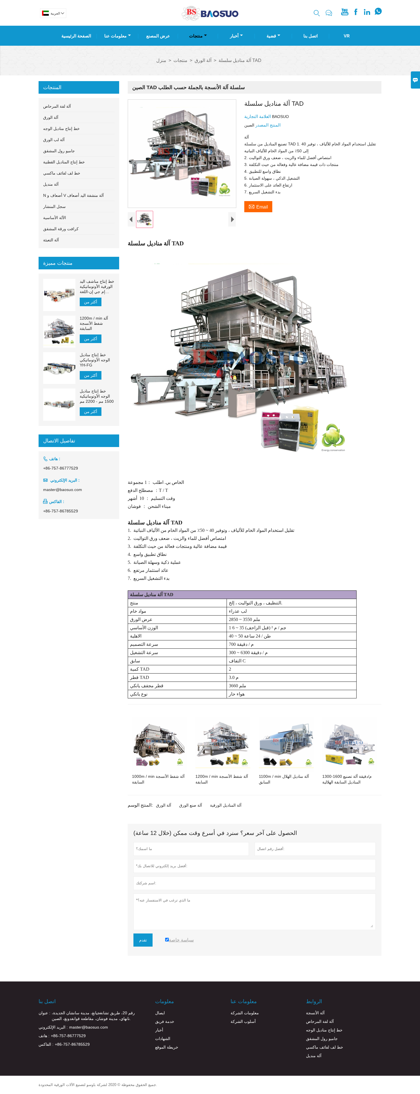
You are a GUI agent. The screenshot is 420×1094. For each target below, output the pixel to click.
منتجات (196, 35)
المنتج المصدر (267, 125)
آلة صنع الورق (190, 805)
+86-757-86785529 (60, 511)
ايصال (160, 1013)
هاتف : (44, 1035)
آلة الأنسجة (315, 1013)
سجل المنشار (54, 206)
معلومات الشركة (245, 1013)
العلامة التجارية (258, 116)
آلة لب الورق (54, 139)
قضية (271, 35)
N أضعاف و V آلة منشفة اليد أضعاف (73, 195)
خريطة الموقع (166, 1047)
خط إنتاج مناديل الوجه (61, 128)
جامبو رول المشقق (59, 151)
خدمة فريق (164, 1021)
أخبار (234, 35)
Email (258, 206)
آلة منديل (51, 184)
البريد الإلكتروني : (53, 1027)
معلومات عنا (115, 35)
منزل (161, 60)
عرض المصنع (158, 35)
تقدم (143, 940)
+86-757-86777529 (60, 468)
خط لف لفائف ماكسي (61, 173)
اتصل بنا (310, 35)
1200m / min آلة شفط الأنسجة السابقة (94, 323)
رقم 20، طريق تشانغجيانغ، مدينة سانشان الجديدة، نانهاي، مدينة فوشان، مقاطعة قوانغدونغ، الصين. (93, 1016)
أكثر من (90, 302)
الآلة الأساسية (54, 217)
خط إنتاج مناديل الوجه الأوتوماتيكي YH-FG (95, 359)
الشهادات (162, 1038)
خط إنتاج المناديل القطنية (64, 162)
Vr (347, 35)
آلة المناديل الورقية (225, 805)
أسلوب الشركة (243, 1021)
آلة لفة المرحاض (57, 106)
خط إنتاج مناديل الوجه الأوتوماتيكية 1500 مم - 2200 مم (97, 396)
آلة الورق (203, 60)
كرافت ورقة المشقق (61, 229)
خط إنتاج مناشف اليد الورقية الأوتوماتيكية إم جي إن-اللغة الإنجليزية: (97, 286)
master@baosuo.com (62, 489)
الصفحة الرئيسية (76, 35)
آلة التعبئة (51, 240)
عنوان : (44, 1013)
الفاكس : (46, 1044)
